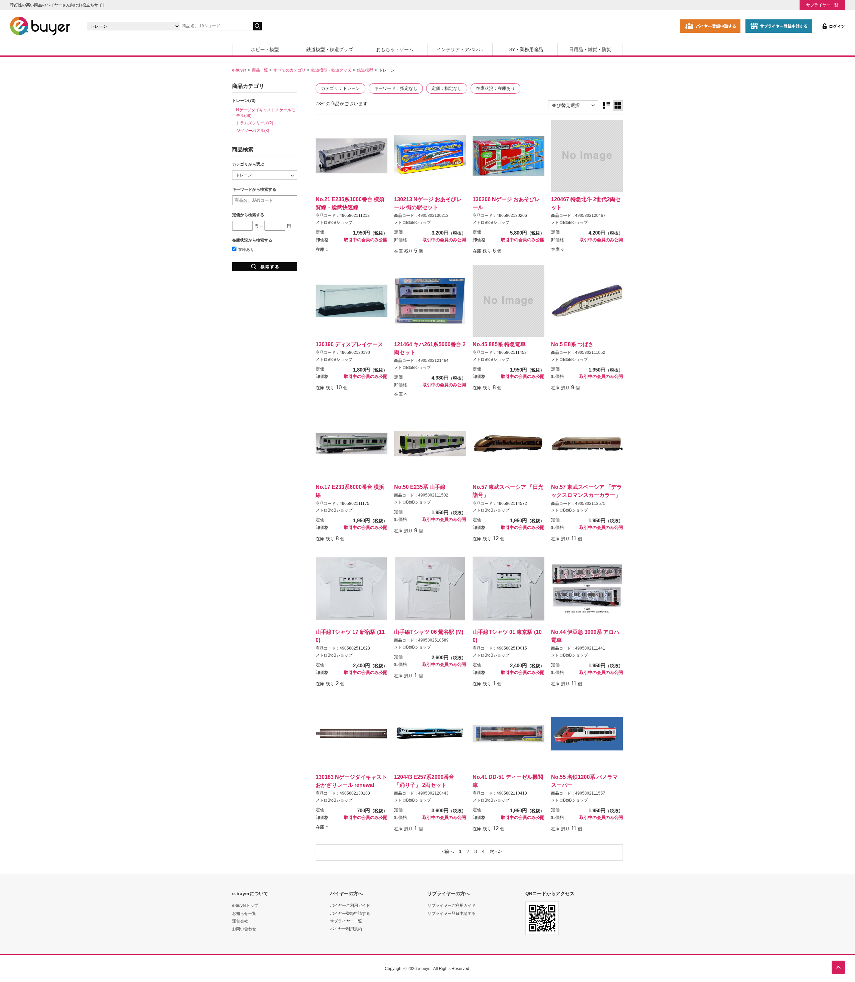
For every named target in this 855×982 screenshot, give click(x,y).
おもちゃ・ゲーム (394, 49)
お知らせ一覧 (244, 913)
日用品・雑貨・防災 (590, 49)
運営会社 (240, 921)
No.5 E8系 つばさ (572, 344)
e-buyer (239, 70)
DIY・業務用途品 (525, 49)
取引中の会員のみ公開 (365, 240)
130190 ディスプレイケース (349, 344)
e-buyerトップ (245, 905)
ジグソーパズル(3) (252, 130)
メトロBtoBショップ (334, 222)
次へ (494, 851)
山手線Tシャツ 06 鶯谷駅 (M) (428, 632)
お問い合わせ (244, 929)
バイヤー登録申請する (350, 913)
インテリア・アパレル (460, 49)
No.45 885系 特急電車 (499, 344)
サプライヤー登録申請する (452, 913)
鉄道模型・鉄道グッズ (329, 49)
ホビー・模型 (265, 49)
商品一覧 (260, 70)
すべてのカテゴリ (290, 70)
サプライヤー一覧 (822, 5)
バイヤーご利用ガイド (350, 905)
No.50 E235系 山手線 (420, 487)
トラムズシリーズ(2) (254, 123)
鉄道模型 (365, 70)
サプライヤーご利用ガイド (452, 905)
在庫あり (246, 249)
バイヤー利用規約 (346, 929)
